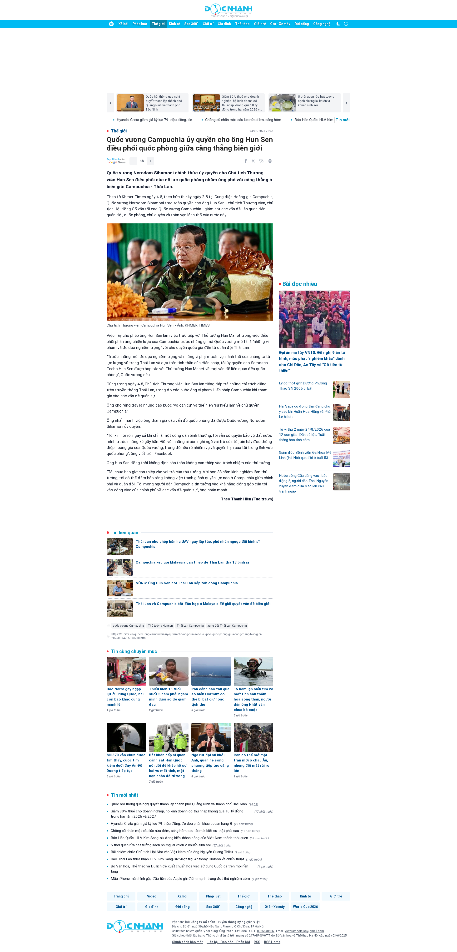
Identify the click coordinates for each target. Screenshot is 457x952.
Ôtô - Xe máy (280, 24)
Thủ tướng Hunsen (160, 625)
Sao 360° (191, 24)
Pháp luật (140, 24)
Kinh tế (174, 24)
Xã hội (123, 24)
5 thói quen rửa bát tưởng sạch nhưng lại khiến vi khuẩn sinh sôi (171, 845)
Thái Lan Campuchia (190, 625)
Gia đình (224, 24)
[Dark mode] (338, 24)
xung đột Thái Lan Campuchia (227, 625)
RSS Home (272, 942)
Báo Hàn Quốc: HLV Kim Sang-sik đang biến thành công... (301, 120)
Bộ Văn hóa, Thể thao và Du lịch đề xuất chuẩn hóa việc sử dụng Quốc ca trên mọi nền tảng (192, 869)
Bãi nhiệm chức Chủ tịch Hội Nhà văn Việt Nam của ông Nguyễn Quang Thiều (180, 852)
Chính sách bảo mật (187, 942)
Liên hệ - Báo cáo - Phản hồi (228, 942)
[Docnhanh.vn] (135, 928)
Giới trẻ (260, 24)
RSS (257, 942)
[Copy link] (261, 161)
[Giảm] (133, 161)
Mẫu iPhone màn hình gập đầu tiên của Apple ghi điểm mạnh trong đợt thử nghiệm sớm (189, 878)
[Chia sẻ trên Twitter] (253, 161)
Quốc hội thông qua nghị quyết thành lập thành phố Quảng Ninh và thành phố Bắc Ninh (184, 804)
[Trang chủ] (111, 24)
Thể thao (242, 24)
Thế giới (158, 24)
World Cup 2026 (305, 907)
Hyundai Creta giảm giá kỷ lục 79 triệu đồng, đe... (117, 120)
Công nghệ (321, 24)
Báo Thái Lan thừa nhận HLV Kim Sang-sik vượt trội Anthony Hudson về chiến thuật (186, 859)
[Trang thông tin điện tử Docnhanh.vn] (228, 10)
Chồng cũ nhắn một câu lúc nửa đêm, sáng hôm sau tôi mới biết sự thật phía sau (185, 831)
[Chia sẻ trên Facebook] (245, 161)
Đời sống (301, 24)
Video (151, 896)
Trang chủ (121, 896)
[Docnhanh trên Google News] (116, 161)
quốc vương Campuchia (128, 625)
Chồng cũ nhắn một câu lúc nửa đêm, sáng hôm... (206, 120)
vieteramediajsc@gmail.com (304, 931)
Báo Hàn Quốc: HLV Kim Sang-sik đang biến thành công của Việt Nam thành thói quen (190, 838)
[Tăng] (150, 161)
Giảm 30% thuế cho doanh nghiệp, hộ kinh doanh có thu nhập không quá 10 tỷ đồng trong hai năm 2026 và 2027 (192, 814)
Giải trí (208, 24)
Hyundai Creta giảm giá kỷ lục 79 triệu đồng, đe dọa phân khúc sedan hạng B (182, 823)
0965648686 (265, 931)
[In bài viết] (270, 161)
